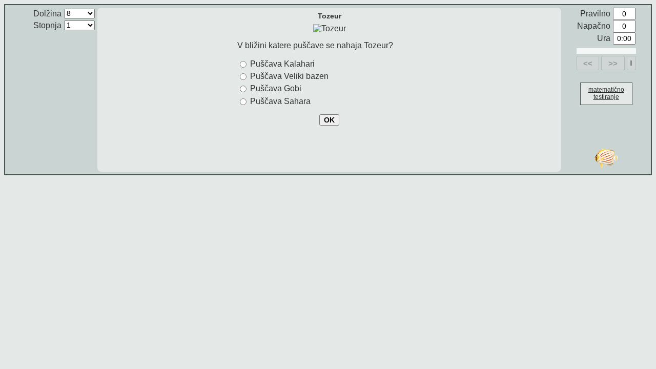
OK (329, 120)
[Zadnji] (631, 63)
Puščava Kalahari (282, 63)
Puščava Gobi (275, 88)
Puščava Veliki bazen (289, 76)
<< (587, 63)
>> (613, 63)
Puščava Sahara (280, 101)
